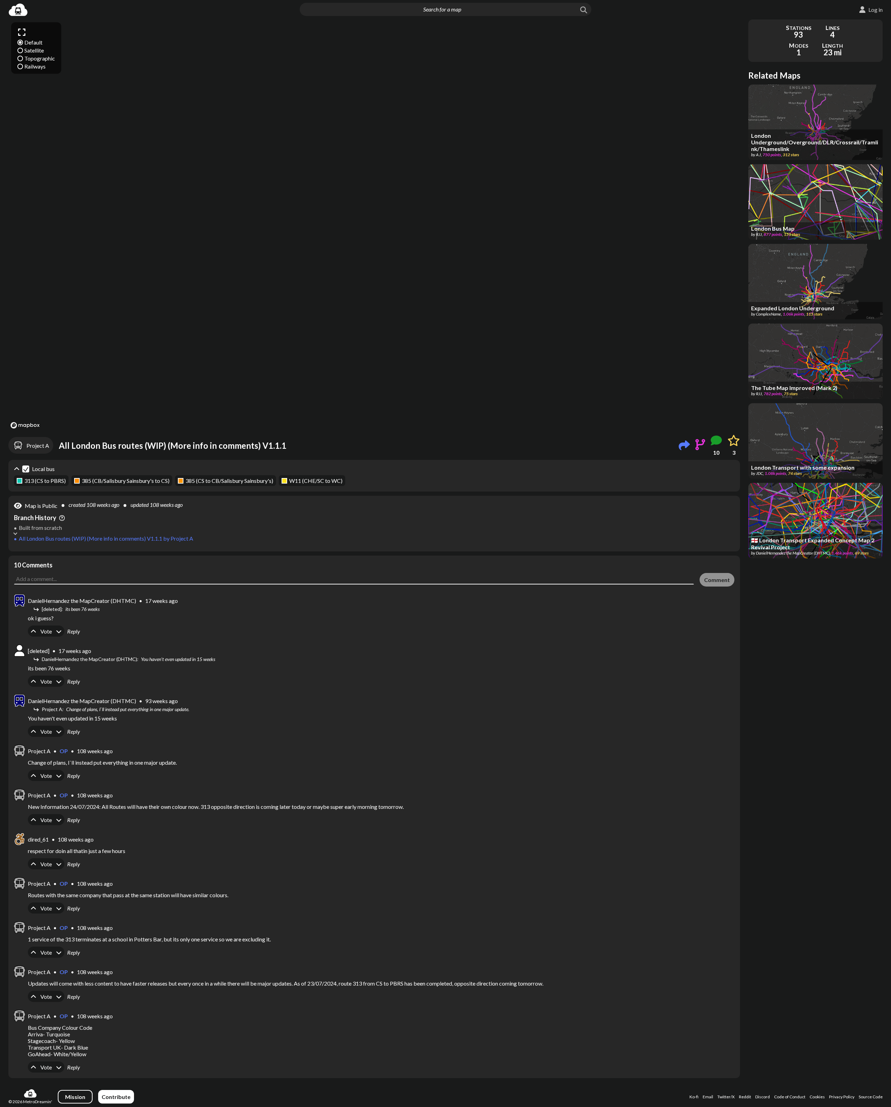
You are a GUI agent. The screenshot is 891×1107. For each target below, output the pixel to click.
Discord (762, 1096)
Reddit (745, 1096)
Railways (35, 66)
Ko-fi (694, 1096)
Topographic (39, 58)
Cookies (817, 1096)
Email (708, 1096)
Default (33, 42)
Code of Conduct (789, 1096)
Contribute (116, 1096)
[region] (374, 225)
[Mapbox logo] (25, 425)
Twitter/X (726, 1096)
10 (716, 452)
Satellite (34, 50)
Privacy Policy (841, 1096)
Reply (73, 631)
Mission (75, 1096)
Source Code (871, 1096)
